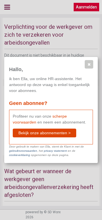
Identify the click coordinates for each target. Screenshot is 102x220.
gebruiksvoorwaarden (23, 150)
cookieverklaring (19, 155)
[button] (89, 64)
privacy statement (55, 150)
